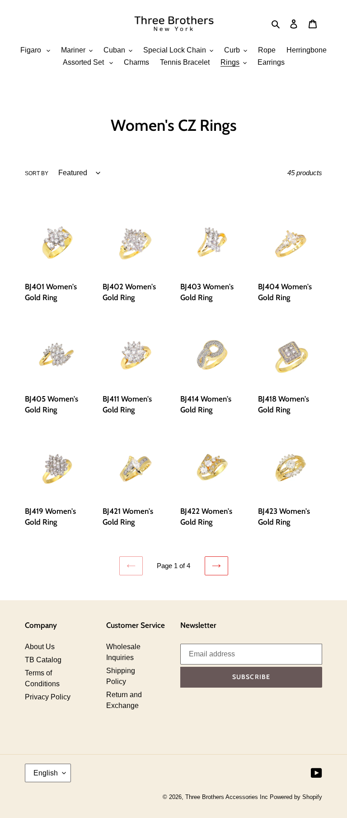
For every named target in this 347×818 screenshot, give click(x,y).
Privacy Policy (47, 697)
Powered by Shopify (296, 797)
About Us (40, 647)
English (45, 773)
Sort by (36, 173)
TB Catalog (43, 660)
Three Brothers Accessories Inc (227, 797)
